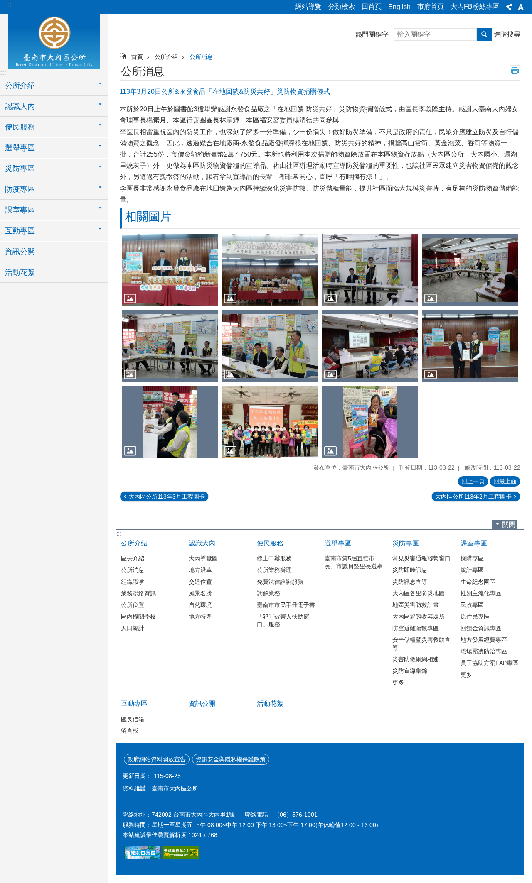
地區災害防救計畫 (415, 605)
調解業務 (268, 593)
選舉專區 (338, 543)
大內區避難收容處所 (418, 616)
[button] (170, 270)
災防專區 (405, 543)
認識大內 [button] (20, 106)
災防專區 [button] (20, 168)
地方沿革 (200, 570)
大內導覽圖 (203, 558)
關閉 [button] (508, 524)
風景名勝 (200, 593)
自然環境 (200, 605)
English (399, 6)
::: (8, 4)
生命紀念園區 (478, 581)
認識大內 (202, 543)
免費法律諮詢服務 (280, 581)
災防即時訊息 (409, 570)
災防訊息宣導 (409, 581)
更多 (398, 682)
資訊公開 (20, 251)
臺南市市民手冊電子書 (286, 605)
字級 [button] (521, 7)
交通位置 (200, 581)
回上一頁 (473, 481)
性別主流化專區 (481, 593)
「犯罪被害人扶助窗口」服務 (283, 620)
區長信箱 (132, 719)
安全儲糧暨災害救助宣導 (421, 643)
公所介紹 (166, 57)
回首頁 (372, 6)
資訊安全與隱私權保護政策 (231, 759)
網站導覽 (308, 6)
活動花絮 (20, 272)
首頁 (137, 57)
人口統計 (132, 628)
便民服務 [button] (20, 127)
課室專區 (474, 543)
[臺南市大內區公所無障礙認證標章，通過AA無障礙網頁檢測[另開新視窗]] (181, 857)
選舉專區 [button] (20, 148)
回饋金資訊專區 (481, 628)
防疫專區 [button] (20, 189)
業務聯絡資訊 (138, 593)
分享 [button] (509, 7)
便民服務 (270, 543)
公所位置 (132, 605)
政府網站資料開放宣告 (157, 759)
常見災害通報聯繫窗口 (421, 558)
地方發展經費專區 (484, 639)
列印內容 (515, 70)
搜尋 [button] (484, 34)
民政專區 (472, 605)
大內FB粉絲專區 (475, 6)
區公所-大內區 (54, 40)
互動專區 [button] (20, 231)
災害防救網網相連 (415, 659)
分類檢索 (341, 6)
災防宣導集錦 (409, 671)
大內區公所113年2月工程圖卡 (473, 496)
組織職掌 (132, 581)
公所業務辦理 (274, 570)
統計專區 (472, 570)
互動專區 (134, 703)
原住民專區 (475, 616)
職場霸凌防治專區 (484, 651)
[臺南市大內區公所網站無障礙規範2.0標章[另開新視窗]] (142, 857)
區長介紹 (132, 558)
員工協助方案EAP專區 (489, 663)
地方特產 (200, 616)
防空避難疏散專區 (415, 628)
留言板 (129, 730)
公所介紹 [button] (20, 85)
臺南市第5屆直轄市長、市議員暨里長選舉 (354, 562)
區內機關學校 (138, 616)
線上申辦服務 (274, 558)
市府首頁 (430, 6)
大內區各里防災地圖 (418, 593)
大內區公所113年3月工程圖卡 (166, 496)
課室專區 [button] (20, 210)
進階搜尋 (507, 34)
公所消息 (201, 57)
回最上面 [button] (505, 481)
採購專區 (472, 558)
